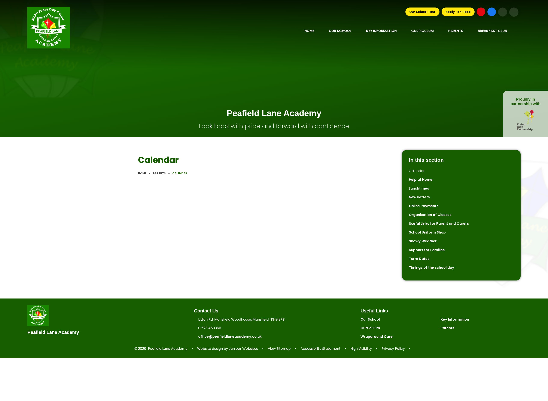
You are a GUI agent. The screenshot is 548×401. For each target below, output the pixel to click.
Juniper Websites (243, 348)
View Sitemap (279, 348)
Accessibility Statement (321, 348)
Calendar (179, 173)
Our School (370, 319)
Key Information (455, 319)
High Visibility (361, 348)
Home (142, 173)
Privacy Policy (393, 348)
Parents (159, 173)
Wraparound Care (376, 336)
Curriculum (370, 328)
